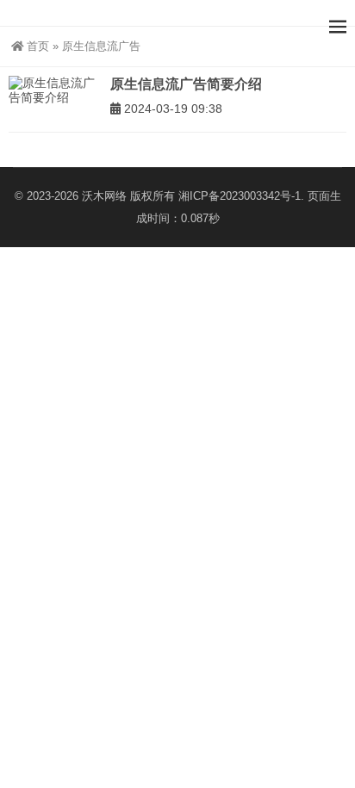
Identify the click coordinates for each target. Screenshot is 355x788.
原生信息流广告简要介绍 (186, 84)
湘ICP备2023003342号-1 (239, 195)
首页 (38, 46)
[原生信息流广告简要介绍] (55, 90)
